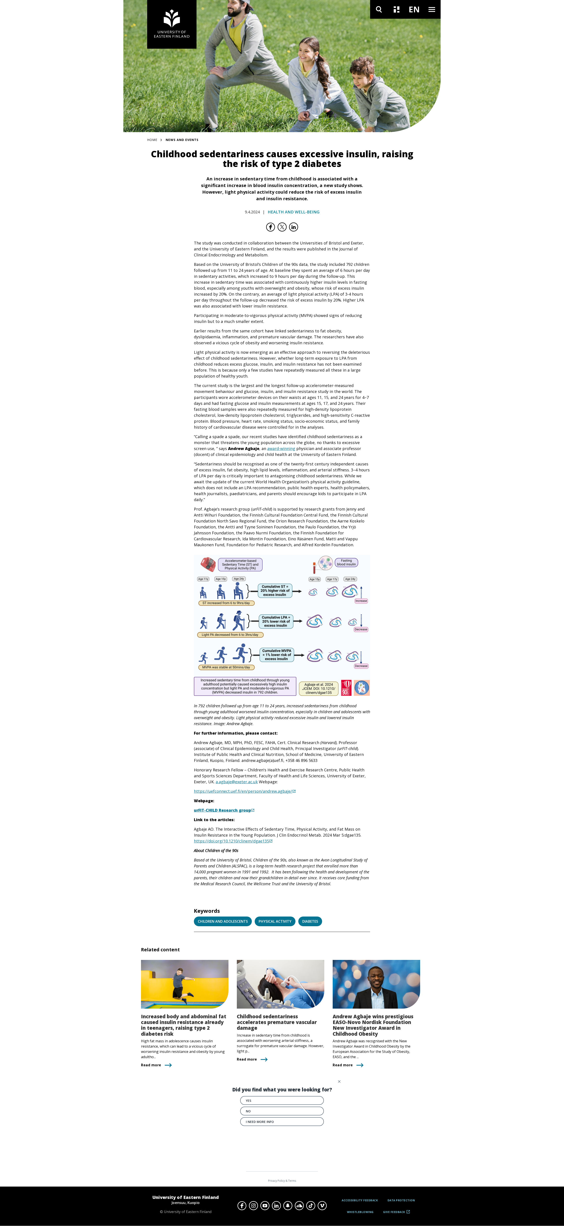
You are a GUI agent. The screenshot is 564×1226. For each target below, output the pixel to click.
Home (152, 140)
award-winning (281, 448)
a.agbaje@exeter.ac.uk (237, 781)
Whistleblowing (360, 1212)
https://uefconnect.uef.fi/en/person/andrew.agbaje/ (243, 791)
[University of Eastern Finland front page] (172, 24)
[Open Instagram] (253, 1205)
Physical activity (275, 921)
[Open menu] (432, 9)
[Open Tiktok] (310, 1205)
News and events (182, 140)
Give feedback (394, 1213)
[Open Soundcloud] (299, 1205)
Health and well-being (293, 212)
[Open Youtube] (265, 1205)
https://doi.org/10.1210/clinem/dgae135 (231, 841)
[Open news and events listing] (396, 9)
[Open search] (379, 9)
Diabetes (310, 921)
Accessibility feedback (360, 1200)
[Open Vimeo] (322, 1205)
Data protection (401, 1200)
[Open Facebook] (242, 1205)
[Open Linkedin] (276, 1205)
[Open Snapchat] (288, 1205)
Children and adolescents (223, 921)
